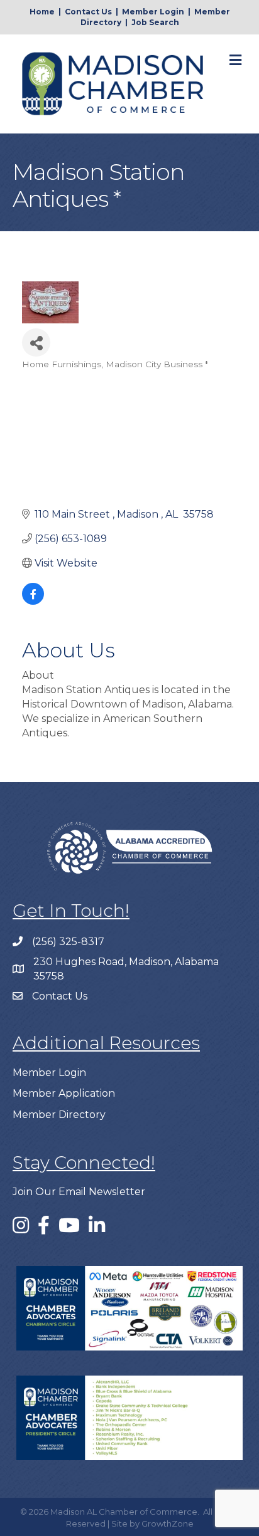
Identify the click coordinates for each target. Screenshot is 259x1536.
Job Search (155, 22)
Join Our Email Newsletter (79, 1192)
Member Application (64, 1093)
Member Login (153, 11)
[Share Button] (36, 342)
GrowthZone (167, 1523)
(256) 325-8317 (68, 942)
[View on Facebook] (33, 601)
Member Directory (59, 1115)
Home (42, 11)
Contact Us (88, 11)
